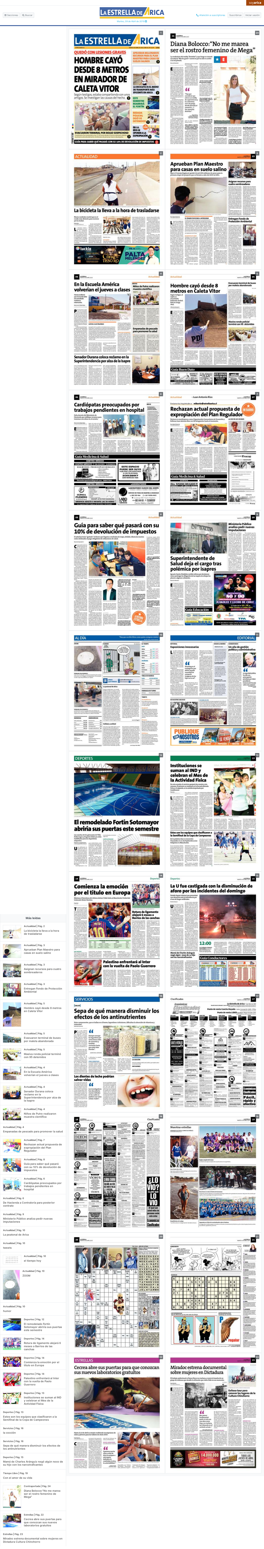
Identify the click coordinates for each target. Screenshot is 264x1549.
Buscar (28, 15)
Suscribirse (235, 15)
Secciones (12, 15)
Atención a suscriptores (212, 15)
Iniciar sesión (253, 15)
